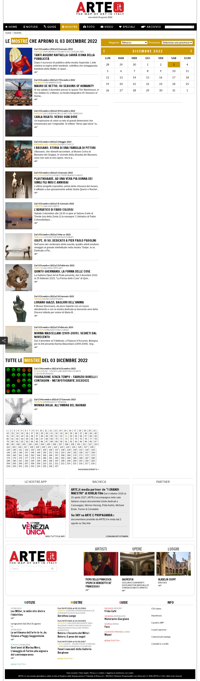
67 (42, 439)
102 (30, 444)
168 (62, 455)
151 (50, 452)
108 (66, 444)
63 (22, 439)
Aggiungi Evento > (88, 469)
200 (75, 461)
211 (50, 463)
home (8, 33)
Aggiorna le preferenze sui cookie (119, 673)
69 (51, 439)
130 (14, 450)
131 (20, 450)
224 (38, 466)
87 (47, 441)
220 (14, 466)
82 (22, 441)
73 (71, 439)
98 (7, 444)
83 (27, 441)
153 (62, 452)
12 (50, 430)
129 (8, 450)
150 (44, 452)
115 (14, 447)
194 (38, 461)
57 (86, 436)
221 (20, 466)
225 (44, 466)
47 (37, 436)
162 (26, 455)
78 (95, 439)
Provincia (154, 42)
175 (14, 458)
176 (20, 458)
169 (69, 455)
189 (8, 461)
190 (14, 461)
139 (69, 450)
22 (7, 433)
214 (68, 463)
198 (62, 461)
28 (37, 433)
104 (42, 444)
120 (43, 447)
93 (76, 441)
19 (85, 430)
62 (17, 439)
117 (25, 447)
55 (76, 436)
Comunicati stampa (161, 636)
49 (47, 436)
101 (24, 444)
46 (32, 436)
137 (56, 450)
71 (61, 439)
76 (86, 439)
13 (55, 430)
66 (37, 439)
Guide (51, 26)
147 (26, 452)
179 (38, 458)
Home (13, 26)
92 (71, 441)
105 (48, 444)
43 (17, 436)
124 (67, 447)
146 (20, 452)
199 (69, 461)
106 (54, 444)
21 (94, 430)
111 (84, 444)
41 (7, 436)
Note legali (83, 673)
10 (41, 430)
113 (95, 444)
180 (44, 458)
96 (90, 441)
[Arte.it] (100, 8)
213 (62, 463)
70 (56, 439)
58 (90, 436)
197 (56, 461)
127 (86, 447)
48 (42, 436)
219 (8, 466)
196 (50, 461)
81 (17, 441)
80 (12, 441)
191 (20, 461)
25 (22, 433)
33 (61, 433)
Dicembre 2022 (148, 51)
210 (44, 463)
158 (93, 452)
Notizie (32, 26)
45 (27, 436)
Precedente (104, 51)
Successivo (191, 51)
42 (12, 436)
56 (81, 436)
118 (31, 447)
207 (26, 463)
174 (8, 458)
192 (26, 461)
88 (51, 441)
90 (61, 441)
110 (78, 444)
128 (92, 447)
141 (81, 450)
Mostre (71, 26)
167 (56, 455)
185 (75, 458)
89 (56, 441)
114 (8, 447)
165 (44, 455)
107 (60, 444)
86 (42, 441)
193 (32, 461)
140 (75, 450)
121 (49, 447)
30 (47, 433)
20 (89, 430)
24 (17, 433)
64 (27, 439)
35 (71, 433)
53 (66, 436)
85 (37, 441)
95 (86, 441)
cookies (101, 673)
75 (81, 439)
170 (75, 455)
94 (81, 441)
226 (50, 466)
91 (66, 441)
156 (81, 452)
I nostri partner (159, 629)
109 (72, 444)
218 (93, 463)
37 (81, 433)
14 (60, 430)
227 (56, 466)
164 (38, 455)
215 (74, 463)
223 (32, 466)
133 (32, 450)
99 (12, 444)
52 (61, 436)
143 (93, 450)
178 (32, 458)
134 (38, 450)
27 (32, 433)
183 (62, 458)
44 (22, 436)
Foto (91, 26)
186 (81, 458)
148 (32, 452)
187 (87, 458)
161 (20, 455)
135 (44, 450)
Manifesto (156, 615)
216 (80, 463)
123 (61, 447)
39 (90, 433)
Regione (114, 42)
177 (26, 458)
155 (75, 452)
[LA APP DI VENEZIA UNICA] (35, 536)
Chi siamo (156, 608)
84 (32, 441)
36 (76, 433)
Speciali (129, 26)
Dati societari (72, 673)
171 (81, 455)
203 (93, 461)
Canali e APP (157, 622)
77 (90, 439)
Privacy (93, 673)
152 (56, 452)
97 (95, 441)
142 (87, 450)
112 (90, 444)
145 (14, 452)
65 (32, 439)
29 (42, 433)
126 (79, 447)
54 (71, 436)
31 (51, 433)
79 (7, 441)
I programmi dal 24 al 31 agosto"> (28, 630)
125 (73, 447)
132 (26, 450)
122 (55, 447)
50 (51, 436)
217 (86, 463)
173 (93, 455)
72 (66, 439)
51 (56, 436)
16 (70, 430)
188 (93, 458)
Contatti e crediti (160, 643)
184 (69, 458)
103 (36, 444)
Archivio (154, 26)
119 (37, 447)
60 (7, 439)
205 (14, 463)
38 (86, 433)
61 (12, 439)
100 (18, 444)
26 (27, 433)
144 (8, 452)
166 (50, 455)
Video (108, 26)
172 (87, 455)
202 (87, 461)
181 (50, 458)
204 (8, 463)
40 (95, 433)
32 (56, 433)
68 (47, 439)
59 (95, 436)
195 (44, 461)
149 (38, 452)
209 (38, 463)
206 (20, 463)
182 (56, 458)
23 (12, 433)
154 (69, 452)
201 (81, 461)
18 (80, 430)
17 (75, 430)
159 (8, 455)
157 (87, 452)
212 (56, 463)
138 (62, 450)
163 (32, 455)
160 (14, 455)
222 (26, 466)
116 (19, 447)
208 (32, 463)
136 (50, 450)
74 (76, 439)
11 (46, 430)
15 (65, 430)
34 (66, 433)
